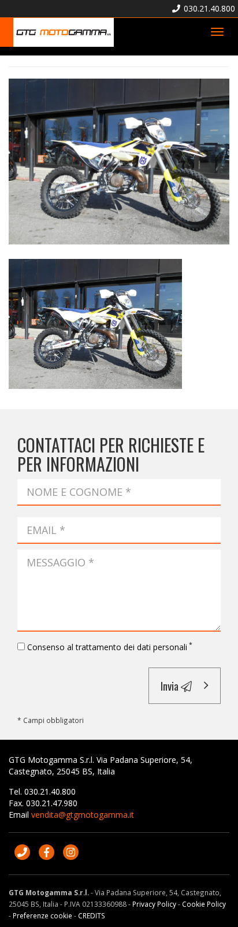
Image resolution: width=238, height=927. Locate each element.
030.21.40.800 (208, 8)
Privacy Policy (154, 904)
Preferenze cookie (42, 915)
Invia (171, 685)
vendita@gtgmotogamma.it (82, 814)
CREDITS (91, 915)
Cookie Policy (204, 904)
